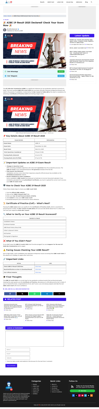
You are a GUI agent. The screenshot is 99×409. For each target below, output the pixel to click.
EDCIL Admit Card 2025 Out (78, 48)
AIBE (6, 289)
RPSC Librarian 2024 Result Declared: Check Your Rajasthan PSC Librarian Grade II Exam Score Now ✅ (55, 306)
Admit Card (50, 2)
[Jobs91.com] (8, 2)
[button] (91, 2)
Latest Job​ (60, 2)
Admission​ (79, 2)
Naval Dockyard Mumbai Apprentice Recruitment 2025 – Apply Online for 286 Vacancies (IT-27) (82, 76)
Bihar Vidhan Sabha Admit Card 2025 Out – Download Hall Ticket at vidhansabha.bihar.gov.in (81, 53)
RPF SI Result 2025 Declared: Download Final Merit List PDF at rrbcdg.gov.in (34, 306)
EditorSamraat (13, 29)
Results (42, 2)
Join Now (61, 71)
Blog (86, 2)
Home (5, 15)
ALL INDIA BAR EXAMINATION (21, 289)
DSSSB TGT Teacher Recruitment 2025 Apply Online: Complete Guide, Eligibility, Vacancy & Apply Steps (82, 41)
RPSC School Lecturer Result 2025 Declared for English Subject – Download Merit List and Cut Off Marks (34, 316)
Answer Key (69, 2)
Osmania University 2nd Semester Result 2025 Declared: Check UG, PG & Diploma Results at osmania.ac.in (13, 306)
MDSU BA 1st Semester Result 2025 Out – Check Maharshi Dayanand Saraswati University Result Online (55, 316)
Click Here (38, 266)
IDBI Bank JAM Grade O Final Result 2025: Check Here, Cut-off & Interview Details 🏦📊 (13, 316)
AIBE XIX (10, 289)
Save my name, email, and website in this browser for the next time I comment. (29, 361)
